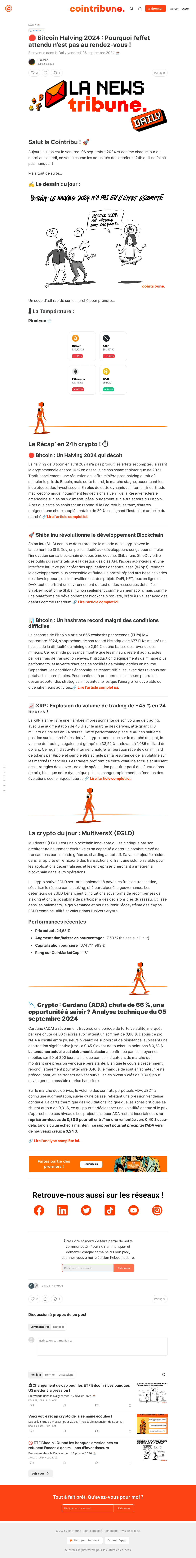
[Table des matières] (4, 779)
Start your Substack (86, 1540)
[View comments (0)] (45, 73)
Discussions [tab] (66, 1374)
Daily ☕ (34, 24)
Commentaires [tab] (40, 1327)
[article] (98, 1395)
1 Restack (57, 1286)
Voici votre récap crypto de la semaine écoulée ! (70, 1416)
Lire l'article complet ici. (67, 516)
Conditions (111, 1531)
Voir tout (37, 1473)
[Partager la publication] (140, 8)
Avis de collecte (130, 1531)
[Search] (131, 8)
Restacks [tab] (58, 1327)
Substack (71, 1550)
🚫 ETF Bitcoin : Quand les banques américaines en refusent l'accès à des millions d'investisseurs (73, 1445)
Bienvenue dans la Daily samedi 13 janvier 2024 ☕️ (62, 1453)
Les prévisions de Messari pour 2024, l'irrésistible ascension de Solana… (75, 1421)
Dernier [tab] (50, 1374)
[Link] (23, 142)
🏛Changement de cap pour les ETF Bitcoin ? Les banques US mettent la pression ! (79, 1388)
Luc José (43, 60)
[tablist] (47, 1327)
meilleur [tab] (36, 1374)
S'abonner (155, 8)
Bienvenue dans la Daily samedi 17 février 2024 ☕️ (62, 1396)
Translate (36, 30)
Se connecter (179, 8)
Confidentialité (92, 1531)
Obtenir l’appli (117, 1540)
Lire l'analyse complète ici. (57, 1141)
